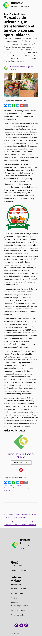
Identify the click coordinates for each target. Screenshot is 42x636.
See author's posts (21, 462)
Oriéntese (17, 3)
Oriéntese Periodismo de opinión (21, 67)
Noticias (21, 14)
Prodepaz (7, 490)
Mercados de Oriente (11, 488)
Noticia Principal (11, 14)
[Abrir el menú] (37, 5)
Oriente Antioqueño (25, 488)
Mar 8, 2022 (14, 69)
